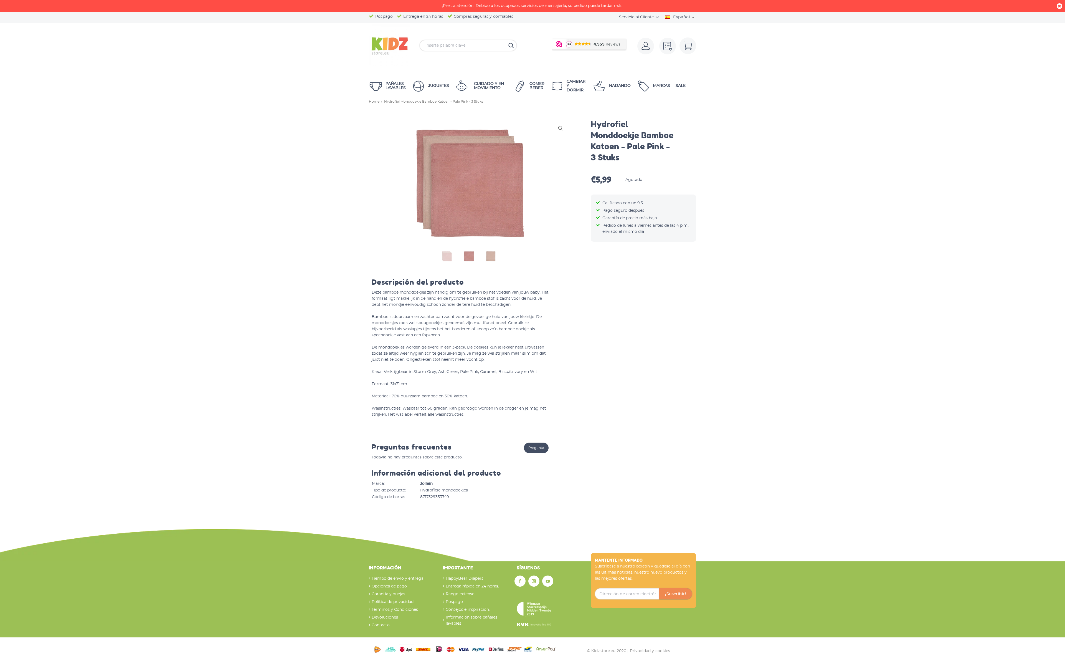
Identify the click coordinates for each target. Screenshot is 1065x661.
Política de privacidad (393, 602)
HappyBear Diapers (464, 579)
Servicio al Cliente (636, 17)
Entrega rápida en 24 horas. (472, 586)
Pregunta (536, 448)
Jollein (426, 484)
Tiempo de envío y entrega (398, 579)
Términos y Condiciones (395, 610)
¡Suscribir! (675, 594)
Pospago (454, 602)
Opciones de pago (389, 586)
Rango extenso (460, 594)
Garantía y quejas (388, 594)
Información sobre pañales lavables (471, 620)
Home (374, 101)
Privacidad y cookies (650, 651)
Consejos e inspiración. (468, 610)
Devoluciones (385, 617)
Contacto (381, 625)
